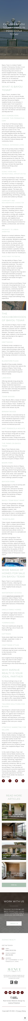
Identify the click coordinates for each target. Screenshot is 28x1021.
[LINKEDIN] (5, 992)
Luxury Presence (14, 1003)
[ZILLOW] (18, 992)
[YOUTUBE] (10, 992)
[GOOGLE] (14, 992)
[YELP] (22, 992)
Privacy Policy (21, 1011)
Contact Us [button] (14, 923)
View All (14, 885)
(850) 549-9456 (9, 955)
